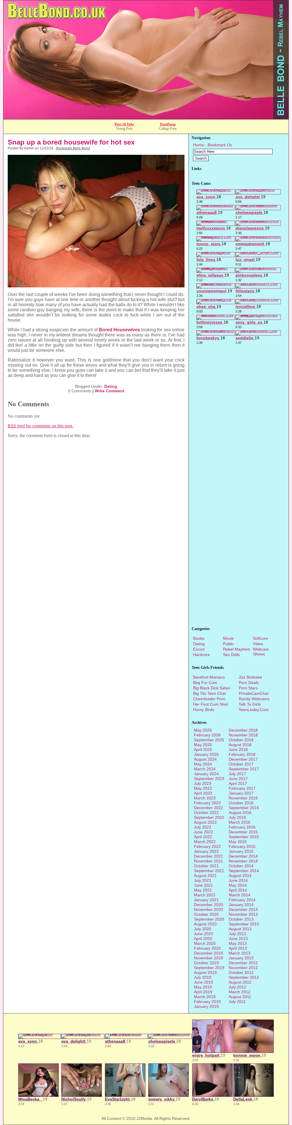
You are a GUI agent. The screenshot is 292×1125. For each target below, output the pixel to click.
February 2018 (242, 754)
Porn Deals (249, 682)
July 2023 (202, 783)
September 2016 (244, 807)
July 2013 (237, 933)
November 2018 (243, 735)
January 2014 (241, 904)
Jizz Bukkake (250, 677)
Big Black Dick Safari (211, 688)
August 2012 (240, 982)
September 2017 (244, 769)
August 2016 (240, 812)
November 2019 (208, 958)
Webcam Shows (261, 651)
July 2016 (237, 817)
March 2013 (239, 953)
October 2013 (241, 919)
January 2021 (206, 899)
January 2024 (206, 773)
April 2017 (238, 783)
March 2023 (205, 798)
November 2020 (208, 909)
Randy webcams (254, 698)
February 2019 (207, 1001)
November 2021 (208, 861)
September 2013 (244, 924)
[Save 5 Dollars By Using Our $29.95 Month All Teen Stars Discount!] (146, 117)
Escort (198, 649)
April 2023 (203, 793)
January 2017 (241, 793)
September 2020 (209, 919)
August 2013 (240, 929)
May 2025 (203, 744)
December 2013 (243, 909)
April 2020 (203, 938)
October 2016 (241, 803)
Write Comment (109, 391)
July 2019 (202, 977)
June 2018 (238, 749)
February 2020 (207, 948)
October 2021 (206, 866)
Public (228, 643)
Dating (110, 386)
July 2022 (202, 827)
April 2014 (238, 890)
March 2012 (239, 992)
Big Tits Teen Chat (209, 693)
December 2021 (208, 856)
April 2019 (203, 992)
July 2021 (202, 880)
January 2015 (241, 851)
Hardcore (201, 654)
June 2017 (238, 778)
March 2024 (205, 769)
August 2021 (205, 875)
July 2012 (237, 987)
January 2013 (241, 958)
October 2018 (241, 740)
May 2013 (238, 943)
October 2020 (206, 914)
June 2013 (238, 938)
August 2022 (205, 822)
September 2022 (209, 817)
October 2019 (206, 962)
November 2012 (243, 967)
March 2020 (205, 943)
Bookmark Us (220, 145)
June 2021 (203, 885)
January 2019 (206, 1006)
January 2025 (206, 754)
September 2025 (209, 740)
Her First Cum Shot (210, 704)
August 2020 (205, 924)
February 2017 (242, 788)
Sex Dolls (231, 654)
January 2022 (206, 851)
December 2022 (208, 807)
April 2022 (203, 836)
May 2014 (238, 885)
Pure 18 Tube (124, 124)
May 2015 (238, 841)
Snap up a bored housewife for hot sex (71, 142)
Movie (228, 638)
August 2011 (240, 996)
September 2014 (244, 870)
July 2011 (237, 1001)
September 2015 (244, 836)
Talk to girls (250, 704)
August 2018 (240, 744)
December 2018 (243, 730)
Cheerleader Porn (209, 698)
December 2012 (243, 962)
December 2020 (208, 904)
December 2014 (243, 856)
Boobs (198, 638)
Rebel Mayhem (236, 649)
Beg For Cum (205, 682)
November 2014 (243, 861)
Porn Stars (248, 688)
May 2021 (203, 890)
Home (198, 145)
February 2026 (207, 735)
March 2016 (239, 822)
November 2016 (243, 798)
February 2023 (207, 803)
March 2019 (205, 996)
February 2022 (207, 846)
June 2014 (238, 880)
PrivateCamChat (253, 693)
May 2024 (203, 764)
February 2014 (242, 899)
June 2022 (203, 832)
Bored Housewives (119, 329)
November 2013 (243, 914)
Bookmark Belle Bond (73, 148)
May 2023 (203, 788)
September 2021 (209, 870)
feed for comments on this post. (40, 425)
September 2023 (209, 778)
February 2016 (242, 827)
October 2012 (241, 972)
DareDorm (168, 124)
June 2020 (203, 933)
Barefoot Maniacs (209, 677)
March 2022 (205, 841)
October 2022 (206, 812)
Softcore (260, 638)
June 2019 (203, 982)
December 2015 (243, 832)
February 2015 (242, 846)
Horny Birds (203, 709)
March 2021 (205, 895)
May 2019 (203, 987)
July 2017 (237, 773)
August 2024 (205, 759)
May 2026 (203, 730)
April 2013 (238, 948)
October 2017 (241, 764)
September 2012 (244, 977)
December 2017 (243, 759)
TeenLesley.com (254, 709)
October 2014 (241, 866)
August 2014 (240, 875)
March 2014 (239, 895)
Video (258, 643)
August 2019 (205, 972)
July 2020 (202, 929)
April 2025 (203, 749)
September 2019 (209, 967)
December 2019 (208, 953)
